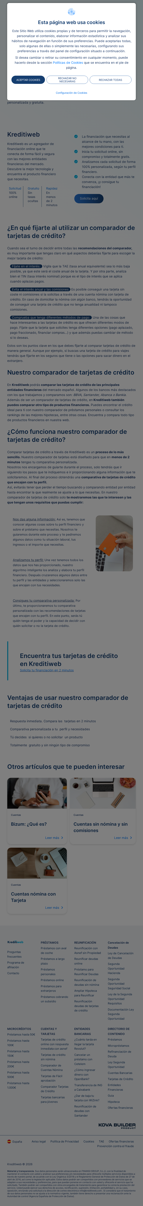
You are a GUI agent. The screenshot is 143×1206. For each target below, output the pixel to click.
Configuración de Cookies (71, 92)
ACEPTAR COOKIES (28, 79)
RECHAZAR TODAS (110, 79)
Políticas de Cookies (68, 62)
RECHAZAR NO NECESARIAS (67, 80)
